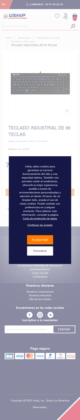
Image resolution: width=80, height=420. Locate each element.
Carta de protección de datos (40, 218)
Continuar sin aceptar (40, 224)
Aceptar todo (40, 239)
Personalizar (40, 250)
